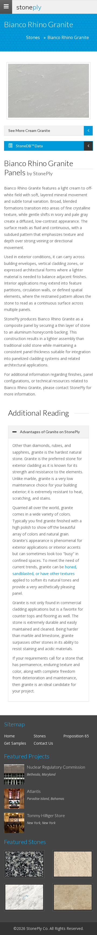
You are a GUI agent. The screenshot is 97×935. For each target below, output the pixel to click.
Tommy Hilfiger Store (46, 815)
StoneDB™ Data (29, 145)
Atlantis (34, 791)
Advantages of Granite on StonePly (49, 431)
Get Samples (15, 743)
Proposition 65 (76, 735)
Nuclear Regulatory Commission (56, 767)
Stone (28, 7)
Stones (33, 37)
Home (9, 735)
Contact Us (43, 743)
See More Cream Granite (29, 130)
